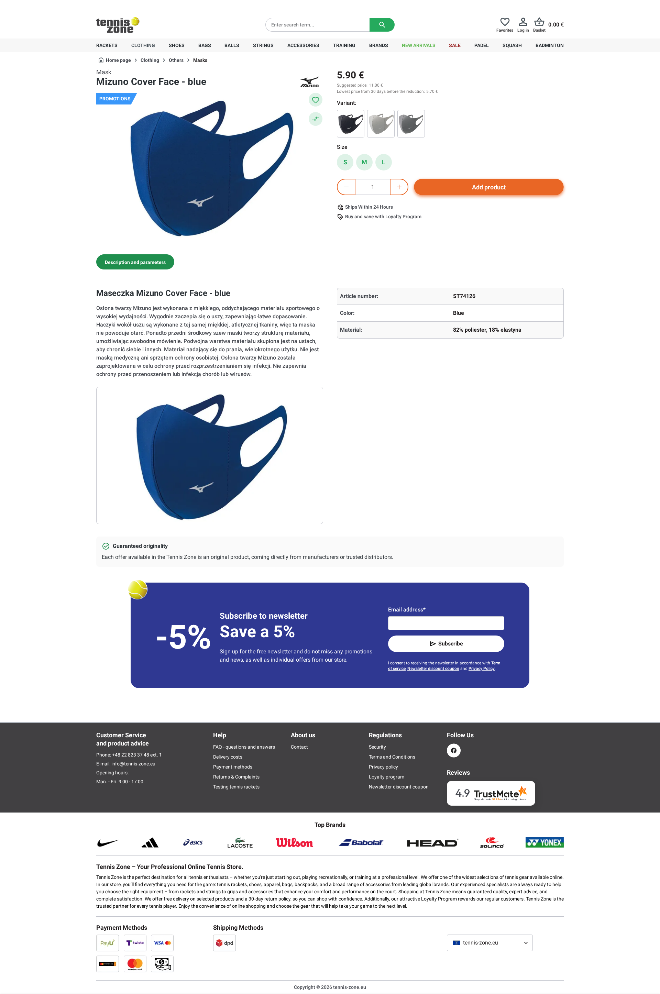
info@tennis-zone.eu (133, 763)
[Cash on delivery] (162, 964)
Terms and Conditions (392, 757)
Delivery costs (227, 757)
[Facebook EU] (454, 750)
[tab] (135, 261)
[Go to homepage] (118, 25)
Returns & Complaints (236, 777)
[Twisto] (135, 943)
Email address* (407, 609)
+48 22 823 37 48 (134, 5)
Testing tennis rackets (236, 786)
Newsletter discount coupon (433, 668)
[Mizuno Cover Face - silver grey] (381, 123)
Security (377, 747)
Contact (299, 747)
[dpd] (224, 943)
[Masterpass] (107, 964)
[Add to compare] (315, 119)
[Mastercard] (135, 964)
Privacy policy (383, 767)
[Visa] (162, 943)
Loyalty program (386, 777)
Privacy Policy (482, 668)
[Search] (382, 25)
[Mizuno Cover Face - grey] (411, 123)
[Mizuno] (309, 81)
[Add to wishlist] (315, 100)
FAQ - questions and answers (244, 747)
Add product (489, 187)
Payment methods (232, 767)
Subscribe (450, 643)
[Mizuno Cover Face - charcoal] (350, 123)
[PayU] (107, 943)
